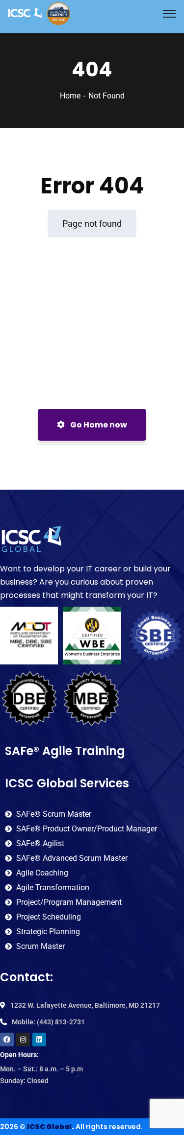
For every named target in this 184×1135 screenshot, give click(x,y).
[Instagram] (23, 1039)
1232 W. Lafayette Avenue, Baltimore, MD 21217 (85, 1005)
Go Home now (98, 424)
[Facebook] (7, 1039)
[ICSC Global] (38, 13)
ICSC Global (49, 1127)
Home (70, 95)
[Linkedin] (39, 1039)
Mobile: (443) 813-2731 (48, 1022)
